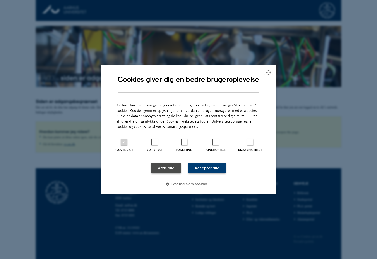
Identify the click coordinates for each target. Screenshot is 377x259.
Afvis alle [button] (166, 168)
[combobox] (268, 72)
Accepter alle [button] (207, 168)
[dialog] (188, 129)
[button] (188, 184)
